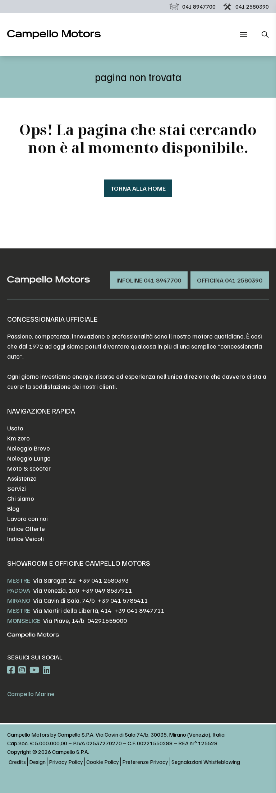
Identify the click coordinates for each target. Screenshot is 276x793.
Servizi (16, 488)
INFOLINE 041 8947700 (148, 280)
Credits (17, 761)
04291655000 (107, 620)
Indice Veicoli (25, 538)
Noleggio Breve (28, 448)
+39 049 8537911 (107, 590)
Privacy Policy (66, 761)
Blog (13, 508)
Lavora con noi (27, 518)
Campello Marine (31, 694)
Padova (18, 590)
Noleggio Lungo (29, 458)
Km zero (18, 438)
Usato (15, 428)
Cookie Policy (102, 761)
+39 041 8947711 (139, 610)
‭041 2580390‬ (252, 6)
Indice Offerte (26, 528)
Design (37, 761)
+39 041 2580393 (104, 580)
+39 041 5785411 (123, 600)
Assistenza (22, 478)
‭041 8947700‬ (199, 6)
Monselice (23, 620)
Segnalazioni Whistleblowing (205, 761)
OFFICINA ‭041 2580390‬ (229, 280)
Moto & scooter (29, 468)
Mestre (18, 580)
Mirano (18, 600)
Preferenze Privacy (145, 761)
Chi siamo (20, 498)
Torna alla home (138, 188)
